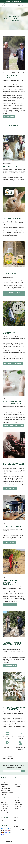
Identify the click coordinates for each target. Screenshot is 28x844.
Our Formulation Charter (5, 788)
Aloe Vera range (18, 806)
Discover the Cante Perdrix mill (12, 363)
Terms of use (3, 802)
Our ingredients (4, 780)
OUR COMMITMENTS (9, 117)
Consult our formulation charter (13, 426)
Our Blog (3, 782)
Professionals (17, 786)
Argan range (17, 802)
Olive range (17, 800)
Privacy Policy (4, 808)
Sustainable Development (6, 790)
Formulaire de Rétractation (6, 813)
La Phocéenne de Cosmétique (7, 792)
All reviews (17, 782)
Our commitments (4, 784)
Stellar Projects (9, 841)
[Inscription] (23, 771)
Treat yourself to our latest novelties (14, 293)
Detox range (17, 808)
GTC (2, 800)
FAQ (15, 780)
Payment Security (4, 804)
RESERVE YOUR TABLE (9, 542)
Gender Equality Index (5, 810)
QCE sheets (3, 794)
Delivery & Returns (5, 806)
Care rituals (17, 810)
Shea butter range (18, 804)
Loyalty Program (18, 784)
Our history (3, 786)
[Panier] (22, 5)
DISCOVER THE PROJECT (10, 488)
